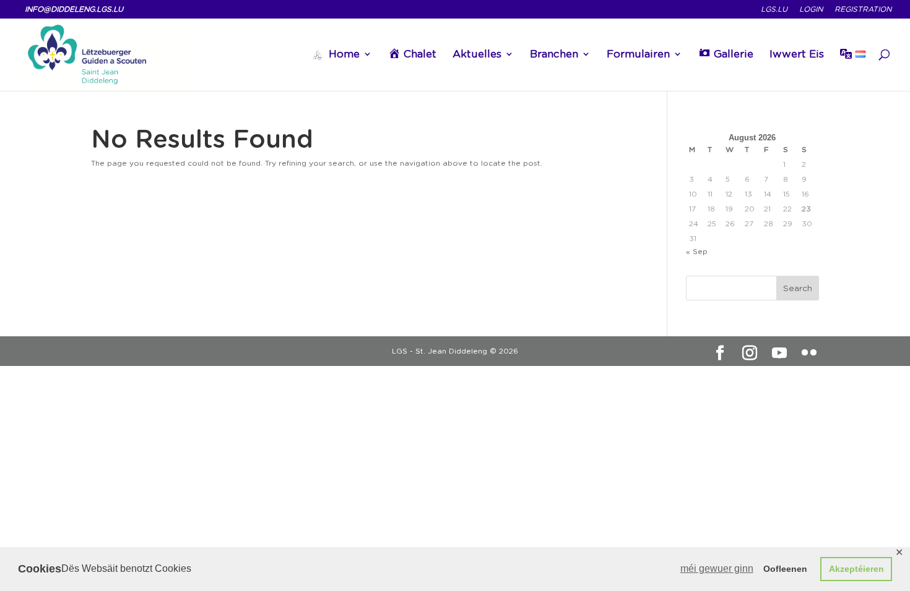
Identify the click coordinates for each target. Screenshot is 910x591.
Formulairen (638, 54)
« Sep (697, 251)
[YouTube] (779, 353)
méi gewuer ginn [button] (716, 568)
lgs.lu (774, 10)
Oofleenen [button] (785, 569)
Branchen (554, 54)
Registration (862, 10)
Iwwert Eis (796, 54)
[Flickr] (809, 353)
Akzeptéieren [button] (856, 569)
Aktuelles (477, 54)
